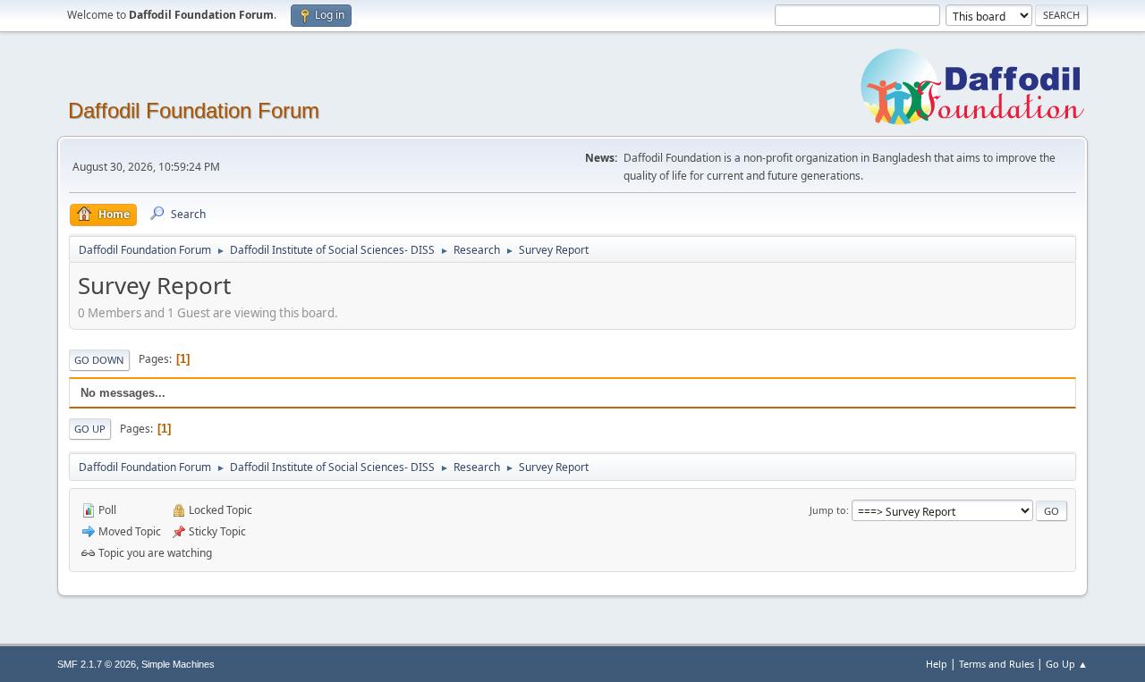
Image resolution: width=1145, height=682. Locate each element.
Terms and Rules (996, 663)
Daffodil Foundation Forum (193, 110)
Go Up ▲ (1067, 663)
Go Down (99, 359)
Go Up (90, 428)
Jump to (828, 510)
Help (936, 663)
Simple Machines (178, 664)
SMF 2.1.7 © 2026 (96, 664)
